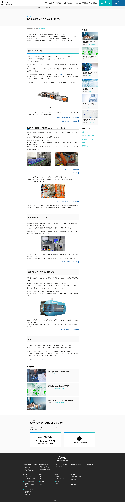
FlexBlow (42, 481)
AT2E (41, 484)
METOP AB (42, 479)
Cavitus (41, 483)
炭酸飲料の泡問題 (43, 466)
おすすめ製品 (26, 469)
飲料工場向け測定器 (28, 491)
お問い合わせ (74, 479)
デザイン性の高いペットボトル (61, 466)
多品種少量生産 (59, 479)
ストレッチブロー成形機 (28, 489)
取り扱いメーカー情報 (43, 474)
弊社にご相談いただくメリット (77, 476)
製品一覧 (25, 474)
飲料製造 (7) (85, 132)
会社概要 (73, 474)
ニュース (57, 485)
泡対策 (57, 481)
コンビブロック (62, 74)
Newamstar (42, 476)
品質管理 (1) (85, 146)
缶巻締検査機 (26, 483)
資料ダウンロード (74, 482)
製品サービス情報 (94, 3)
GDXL (41, 478)
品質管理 (57, 483)
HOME (41, 3)
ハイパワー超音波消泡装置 (29, 481)
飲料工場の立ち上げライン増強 (49, 3)
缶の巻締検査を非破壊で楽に (45, 469)
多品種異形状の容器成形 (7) (88, 139)
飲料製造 (43, 28)
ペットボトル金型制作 (28, 479)
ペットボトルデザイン (60, 478)
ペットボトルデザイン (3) (88, 135)
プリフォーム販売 (27, 494)
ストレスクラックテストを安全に (46, 467)
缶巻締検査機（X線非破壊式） (29, 484)
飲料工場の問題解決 (58, 3)
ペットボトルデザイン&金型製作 (67, 3)
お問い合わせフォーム (37, 359)
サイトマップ (74, 484)
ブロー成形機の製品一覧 (28, 487)
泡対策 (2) (84, 142)
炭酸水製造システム (28, 492)
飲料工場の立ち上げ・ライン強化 (30, 464)
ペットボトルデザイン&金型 (61, 464)
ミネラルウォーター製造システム (30, 476)
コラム (56, 474)
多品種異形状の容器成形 (86, 3)
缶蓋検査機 (26, 486)
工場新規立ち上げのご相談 (29, 470)
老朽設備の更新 (77, 3)
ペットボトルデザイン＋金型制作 (30, 478)
